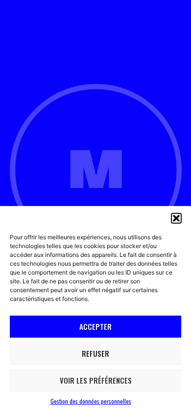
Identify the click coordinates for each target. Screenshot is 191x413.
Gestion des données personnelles (90, 401)
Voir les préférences (96, 380)
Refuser (95, 353)
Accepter (95, 326)
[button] (176, 218)
